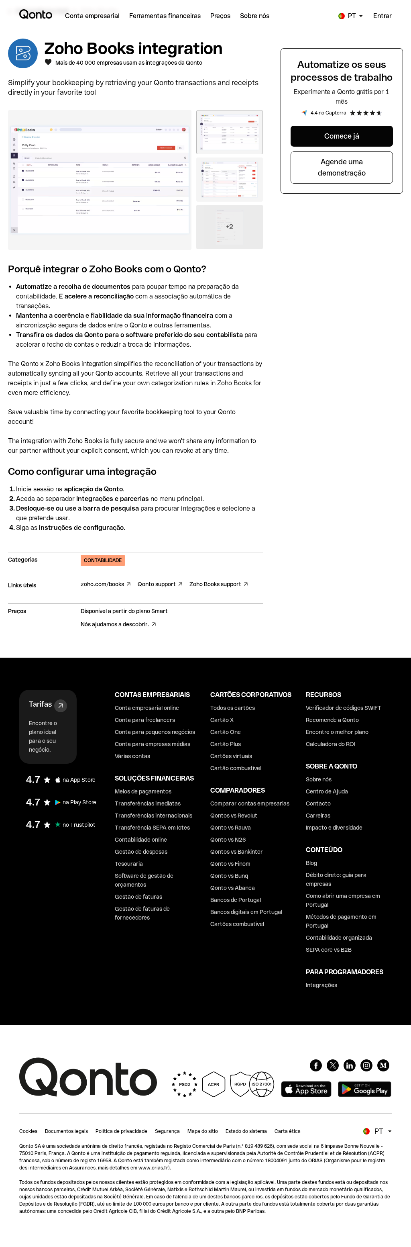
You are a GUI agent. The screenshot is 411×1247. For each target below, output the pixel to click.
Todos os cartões (232, 708)
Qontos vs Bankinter (236, 851)
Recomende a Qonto (332, 720)
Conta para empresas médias (152, 744)
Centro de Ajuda (327, 791)
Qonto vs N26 (228, 839)
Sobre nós (319, 779)
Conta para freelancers (145, 720)
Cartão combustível (235, 768)
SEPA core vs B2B (329, 949)
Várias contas (132, 756)
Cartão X (222, 720)
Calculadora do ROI (330, 744)
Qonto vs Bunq (229, 876)
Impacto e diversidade (334, 827)
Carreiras (318, 815)
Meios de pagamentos (143, 791)
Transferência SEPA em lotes (152, 827)
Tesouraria (129, 864)
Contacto (318, 803)
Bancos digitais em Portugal (246, 912)
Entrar (382, 16)
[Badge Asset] (316, 1065)
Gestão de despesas (141, 851)
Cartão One (225, 732)
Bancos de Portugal (235, 900)
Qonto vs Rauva (230, 827)
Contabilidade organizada (339, 937)
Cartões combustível (237, 924)
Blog (311, 863)
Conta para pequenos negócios (155, 732)
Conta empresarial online (147, 708)
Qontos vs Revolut (233, 815)
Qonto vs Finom (230, 864)
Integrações (321, 985)
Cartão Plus (225, 744)
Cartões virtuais (231, 756)
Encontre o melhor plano (337, 732)
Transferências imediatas (148, 803)
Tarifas (40, 704)
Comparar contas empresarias (249, 803)
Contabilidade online (141, 839)
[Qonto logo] (35, 14)
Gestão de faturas (138, 896)
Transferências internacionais (153, 815)
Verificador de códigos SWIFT (343, 708)
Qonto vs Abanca (232, 888)
